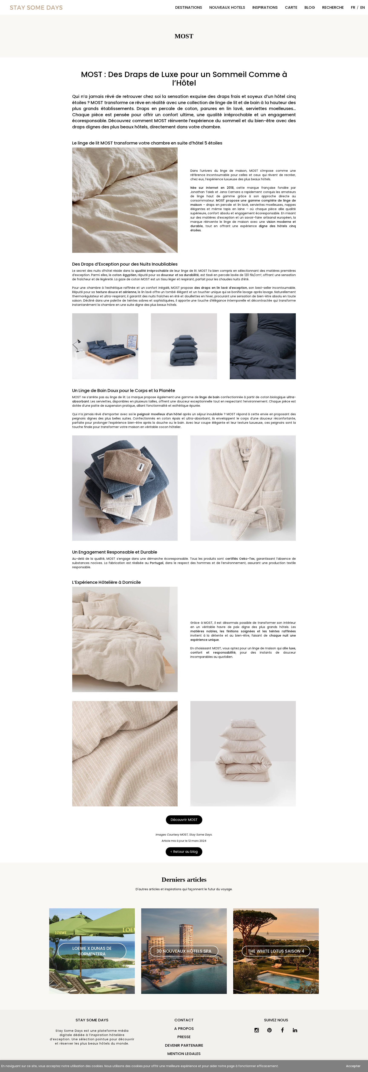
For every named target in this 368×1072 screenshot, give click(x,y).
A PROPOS (184, 1028)
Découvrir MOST (184, 819)
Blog (310, 7)
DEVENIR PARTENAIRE (184, 1045)
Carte (291, 7)
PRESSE (184, 1036)
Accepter (353, 1066)
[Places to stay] (36, 7)
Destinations (188, 7)
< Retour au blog (184, 851)
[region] (184, 1066)
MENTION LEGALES (184, 1053)
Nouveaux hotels (227, 7)
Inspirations (265, 7)
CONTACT (184, 1020)
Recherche (333, 7)
